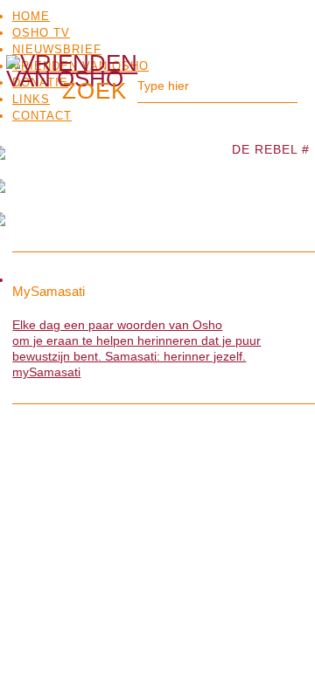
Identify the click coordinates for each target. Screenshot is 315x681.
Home (31, 16)
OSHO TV (41, 32)
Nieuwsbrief (57, 49)
